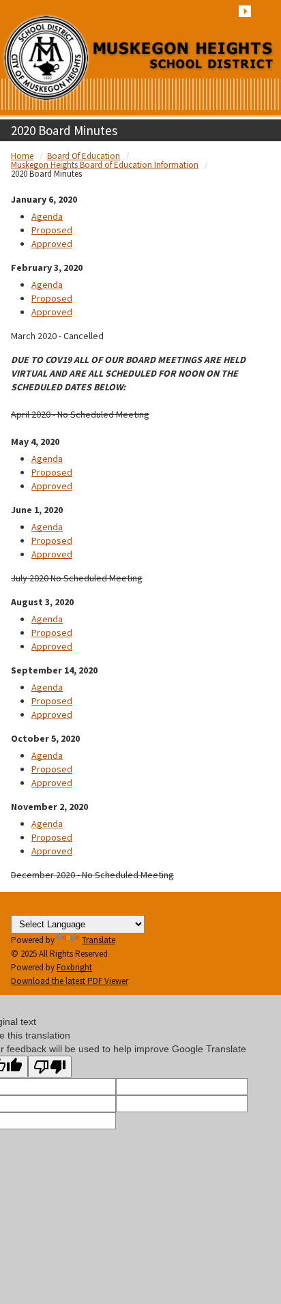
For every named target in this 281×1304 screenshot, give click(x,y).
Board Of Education (83, 156)
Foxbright (74, 967)
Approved (51, 243)
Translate (98, 940)
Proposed (51, 230)
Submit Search (245, 11)
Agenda (47, 216)
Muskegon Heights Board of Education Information (104, 165)
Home (22, 156)
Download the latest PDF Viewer (69, 981)
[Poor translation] (50, 1067)
